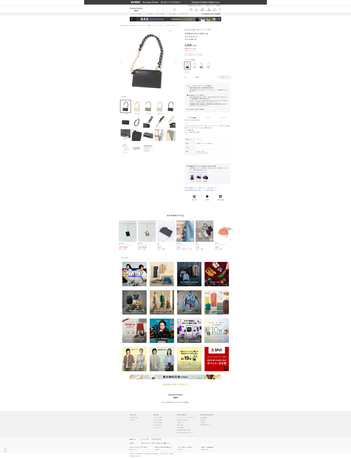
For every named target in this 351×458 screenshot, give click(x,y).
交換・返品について (211, 188)
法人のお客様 (180, 427)
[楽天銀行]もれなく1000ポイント (196, 5)
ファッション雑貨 (147, 25)
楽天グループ (209, 5)
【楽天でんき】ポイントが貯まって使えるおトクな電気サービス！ (156, 443)
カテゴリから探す (157, 422)
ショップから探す (157, 420)
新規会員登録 (203, 417)
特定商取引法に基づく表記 (183, 430)
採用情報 (171, 453)
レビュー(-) (223, 117)
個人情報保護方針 (139, 453)
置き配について (202, 188)
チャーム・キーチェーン (158, 25)
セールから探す (157, 425)
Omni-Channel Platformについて (185, 432)
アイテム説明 (192, 117)
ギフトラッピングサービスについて (198, 172)
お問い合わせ (180, 425)
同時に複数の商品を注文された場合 (193, 190)
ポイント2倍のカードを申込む (185, 447)
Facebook (203, 420)
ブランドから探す (157, 417)
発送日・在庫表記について (191, 188)
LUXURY (132, 420)
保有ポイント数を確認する (208, 447)
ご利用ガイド (180, 422)
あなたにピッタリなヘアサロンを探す (138, 447)
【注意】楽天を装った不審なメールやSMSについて (175, 384)
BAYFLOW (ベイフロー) (135, 25)
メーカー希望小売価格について (210, 190)
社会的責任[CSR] (164, 453)
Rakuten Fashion (125, 25)
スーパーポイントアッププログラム (185, 417)
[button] (148, 61)
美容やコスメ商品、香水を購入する (163, 447)
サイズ (207, 117)
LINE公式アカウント (205, 424)
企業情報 (132, 453)
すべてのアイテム (157, 427)
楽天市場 (218, 5)
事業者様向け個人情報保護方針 (152, 453)
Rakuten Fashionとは (182, 420)
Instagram (202, 422)
